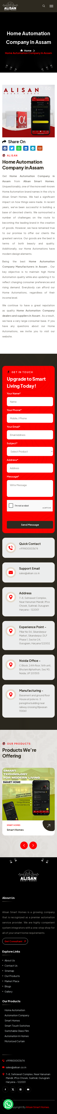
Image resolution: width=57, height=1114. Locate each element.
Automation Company (17, 1015)
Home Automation (15, 1010)
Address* (12, 459)
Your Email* (13, 426)
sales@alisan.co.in (29, 573)
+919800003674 (28, 548)
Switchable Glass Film (17, 1030)
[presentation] (24, 845)
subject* (12, 443)
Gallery (8, 991)
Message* (13, 476)
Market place (12, 981)
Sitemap (9, 970)
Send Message (30, 524)
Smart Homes (15, 829)
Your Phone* (14, 410)
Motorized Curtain (15, 1041)
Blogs (8, 986)
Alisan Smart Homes (37, 1107)
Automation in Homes (17, 1036)
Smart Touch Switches (17, 1025)
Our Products (12, 976)
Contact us (11, 965)
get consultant (14, 941)
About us (10, 960)
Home (27, 50)
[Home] (28, 875)
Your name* (14, 393)
